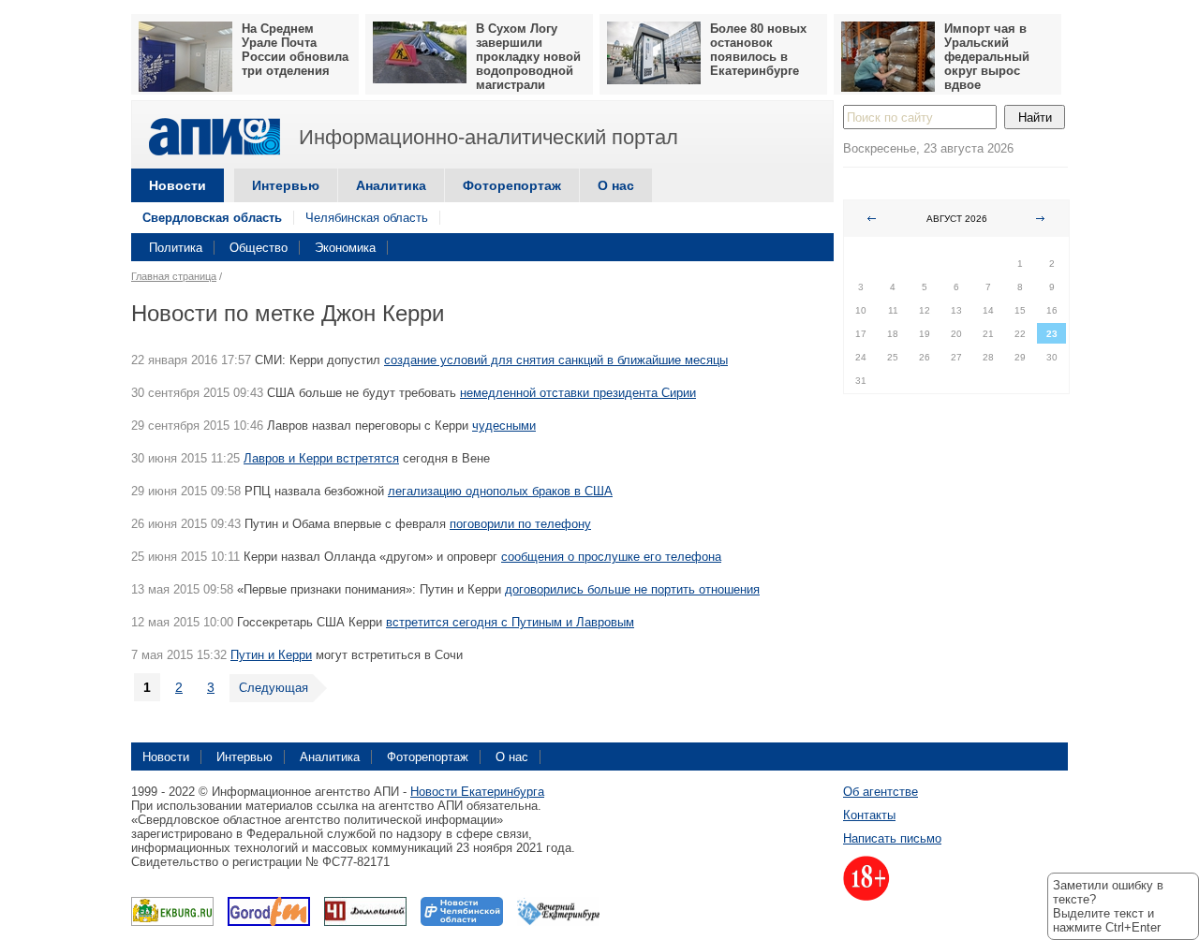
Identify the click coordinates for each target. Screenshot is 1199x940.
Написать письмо (892, 838)
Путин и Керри (271, 655)
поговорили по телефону (520, 524)
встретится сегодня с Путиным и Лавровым (510, 622)
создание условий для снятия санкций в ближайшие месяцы (556, 360)
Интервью (285, 185)
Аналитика (391, 185)
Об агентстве (880, 792)
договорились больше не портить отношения (632, 589)
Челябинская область (366, 218)
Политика (175, 248)
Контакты (869, 815)
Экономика (345, 248)
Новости (177, 185)
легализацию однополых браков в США (500, 491)
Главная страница (173, 276)
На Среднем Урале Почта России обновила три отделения (295, 50)
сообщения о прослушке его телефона (611, 557)
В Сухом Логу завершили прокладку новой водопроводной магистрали (528, 57)
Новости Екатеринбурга (477, 792)
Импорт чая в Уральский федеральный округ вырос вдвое (986, 57)
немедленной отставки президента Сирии (578, 393)
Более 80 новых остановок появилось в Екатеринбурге (758, 50)
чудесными (504, 426)
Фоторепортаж (512, 185)
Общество (258, 248)
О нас (616, 185)
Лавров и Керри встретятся (321, 458)
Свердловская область (212, 218)
